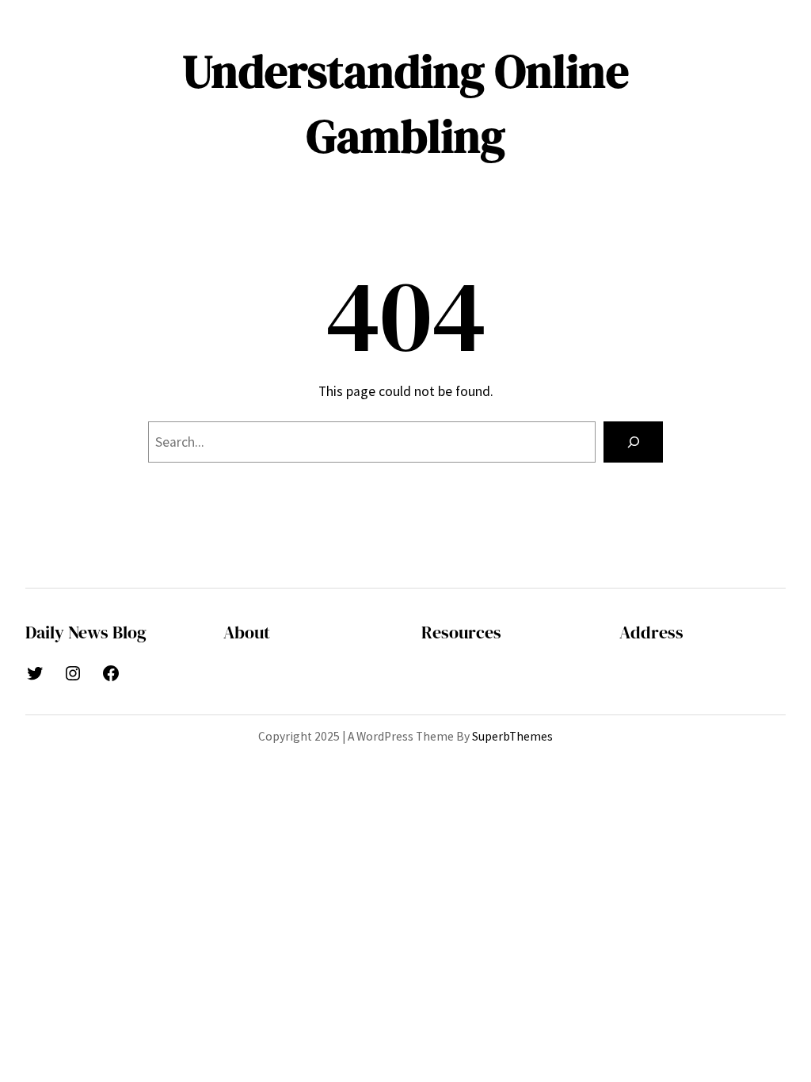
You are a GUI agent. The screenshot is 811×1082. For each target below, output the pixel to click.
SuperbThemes (512, 736)
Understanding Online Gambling (406, 104)
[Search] (633, 441)
